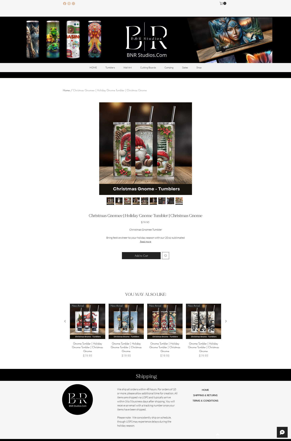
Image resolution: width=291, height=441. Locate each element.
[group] (145, 331)
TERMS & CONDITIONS (205, 400)
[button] (223, 3)
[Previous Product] (65, 321)
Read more (145, 241)
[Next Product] (226, 321)
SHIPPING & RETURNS (205, 395)
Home (66, 90)
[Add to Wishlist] (165, 255)
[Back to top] (218, 434)
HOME (205, 390)
